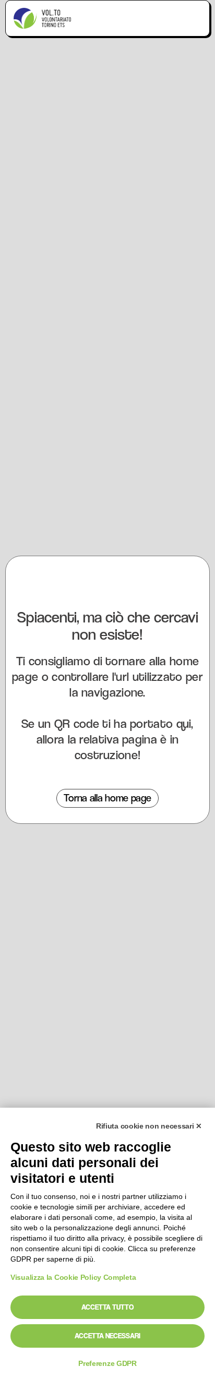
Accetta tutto (107, 1307)
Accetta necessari (107, 1336)
